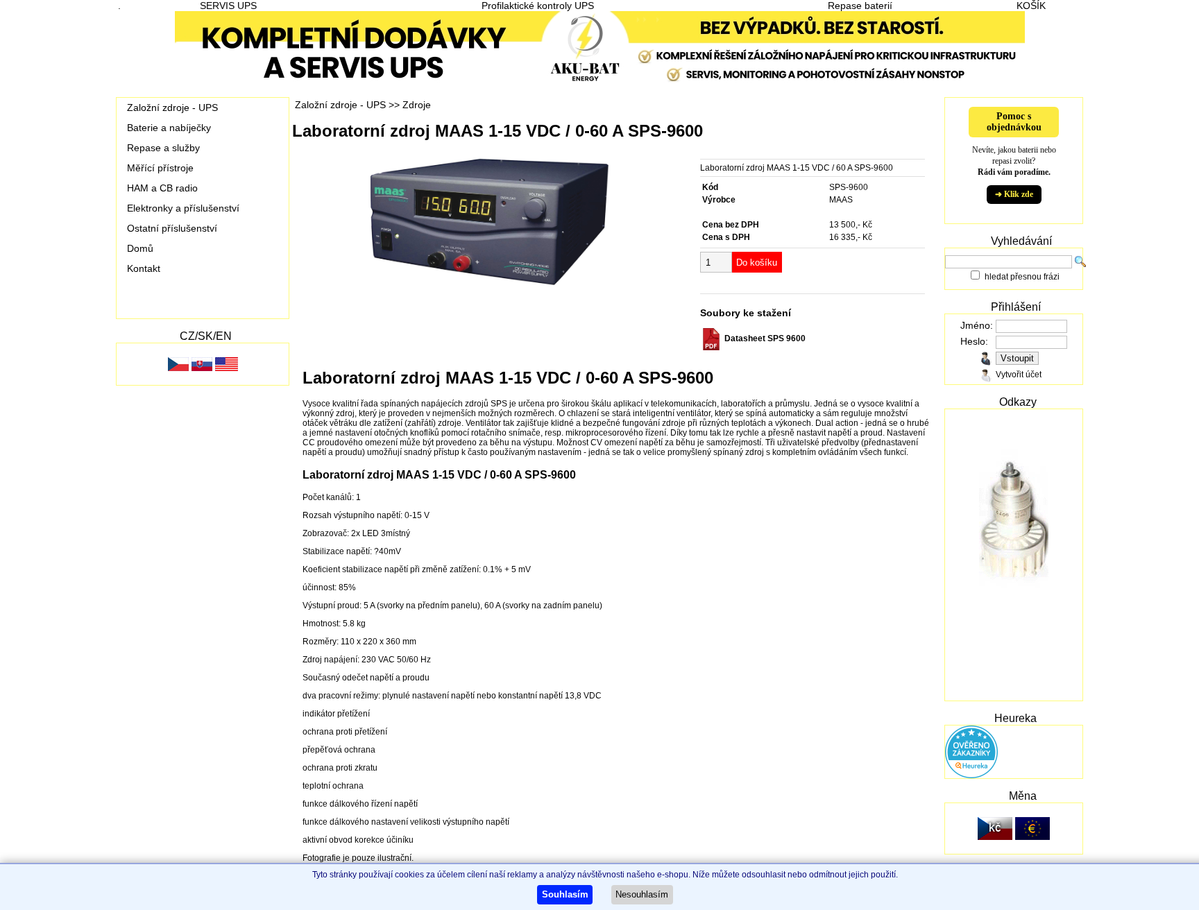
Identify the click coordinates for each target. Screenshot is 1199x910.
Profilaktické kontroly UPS (538, 5)
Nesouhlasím (641, 894)
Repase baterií (860, 5)
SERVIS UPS (228, 5)
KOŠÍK (1031, 5)
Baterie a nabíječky (169, 127)
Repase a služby (163, 147)
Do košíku (756, 262)
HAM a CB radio (162, 188)
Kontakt (143, 268)
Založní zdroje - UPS (172, 107)
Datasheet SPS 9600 (764, 338)
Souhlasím (565, 894)
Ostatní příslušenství (172, 228)
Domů (140, 248)
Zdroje (416, 104)
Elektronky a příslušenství (183, 208)
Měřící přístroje (160, 167)
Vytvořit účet (1018, 374)
